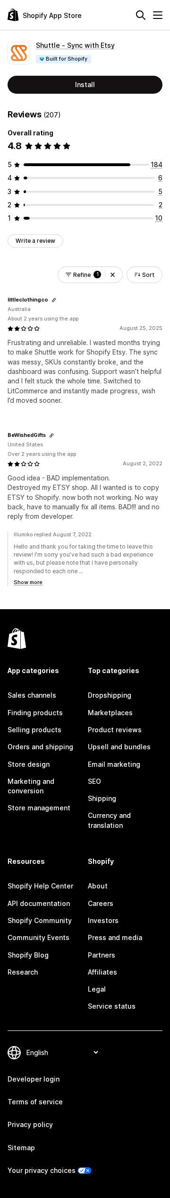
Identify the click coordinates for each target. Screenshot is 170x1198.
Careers (100, 903)
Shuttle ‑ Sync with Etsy (75, 45)
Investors (103, 920)
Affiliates (102, 972)
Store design (29, 764)
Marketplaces (110, 713)
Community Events (38, 937)
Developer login (34, 1079)
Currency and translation (109, 820)
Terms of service (35, 1102)
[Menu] (157, 15)
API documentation (39, 903)
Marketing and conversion (31, 786)
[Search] (140, 15)
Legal (97, 989)
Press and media (115, 937)
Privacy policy (30, 1124)
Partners (101, 955)
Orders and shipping (40, 747)
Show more (28, 582)
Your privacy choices (42, 1170)
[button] (112, 275)
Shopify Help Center (40, 886)
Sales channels (32, 695)
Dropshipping (109, 695)
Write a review (35, 240)
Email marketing (114, 764)
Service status (112, 1006)
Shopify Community (40, 920)
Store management (39, 808)
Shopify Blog (28, 955)
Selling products (34, 730)
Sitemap (21, 1148)
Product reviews (115, 730)
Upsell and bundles (119, 747)
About (98, 886)
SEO (94, 781)
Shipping (102, 798)
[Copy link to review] (54, 300)
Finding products (35, 713)
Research (23, 972)
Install (85, 84)
